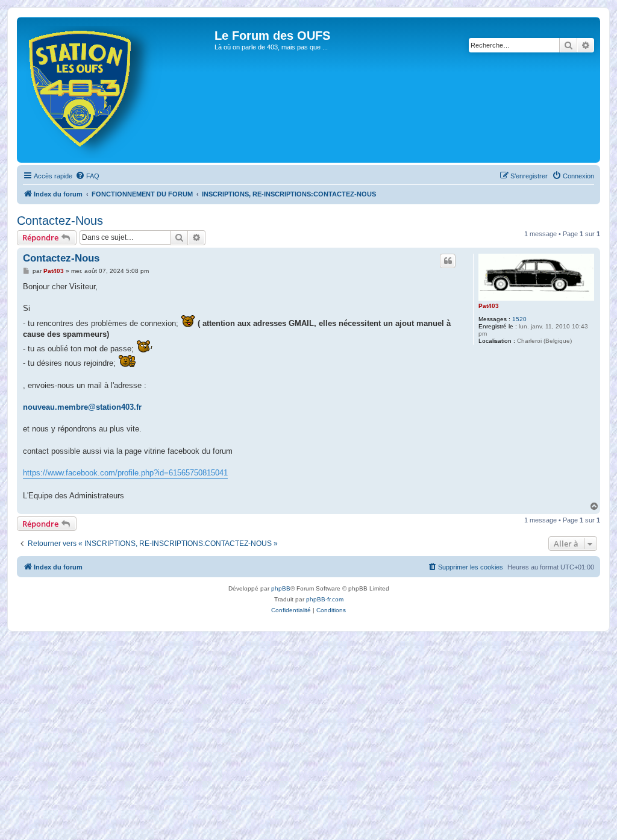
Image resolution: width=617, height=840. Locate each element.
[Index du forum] (117, 90)
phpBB (280, 588)
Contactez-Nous (60, 220)
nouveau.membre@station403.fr (82, 407)
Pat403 (488, 305)
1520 (519, 319)
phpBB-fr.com (324, 599)
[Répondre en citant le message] (448, 261)
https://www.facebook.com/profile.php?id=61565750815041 (125, 472)
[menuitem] (87, 176)
